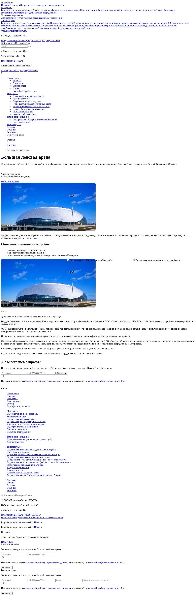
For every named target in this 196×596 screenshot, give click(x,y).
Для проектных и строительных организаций (23, 18)
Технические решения (12, 15)
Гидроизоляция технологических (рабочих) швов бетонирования (73, 25)
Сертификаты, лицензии (52, 5)
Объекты (13, 31)
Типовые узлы (8, 20)
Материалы (6, 7)
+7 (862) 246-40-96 (51, 40)
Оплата (10, 482)
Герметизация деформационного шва (123, 25)
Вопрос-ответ (27, 5)
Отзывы (5, 31)
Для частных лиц (54, 18)
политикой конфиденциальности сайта (105, 381)
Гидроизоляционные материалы (17, 10)
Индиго (38, 522)
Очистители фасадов (22, 12)
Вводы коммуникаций (153, 25)
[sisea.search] (29, 46)
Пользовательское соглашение (48, 517)
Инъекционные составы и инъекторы (137, 10)
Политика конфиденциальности (17, 517)
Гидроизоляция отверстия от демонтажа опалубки (25, 23)
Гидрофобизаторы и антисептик (28, 109)
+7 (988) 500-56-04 (32, 40)
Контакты (22, 31)
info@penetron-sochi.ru (12, 40)
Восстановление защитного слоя (22, 28)
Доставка (11, 480)
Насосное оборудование (44, 12)
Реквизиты (15, 5)
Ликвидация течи (15, 470)
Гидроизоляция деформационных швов (99, 10)
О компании (7, 2)
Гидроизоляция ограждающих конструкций (148, 23)
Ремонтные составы (42, 10)
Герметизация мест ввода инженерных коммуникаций (100, 23)
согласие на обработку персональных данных (45, 381)
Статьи (37, 5)
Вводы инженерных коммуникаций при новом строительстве (37, 459)
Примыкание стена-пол (61, 23)
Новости (5, 5)
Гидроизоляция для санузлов (66, 10)
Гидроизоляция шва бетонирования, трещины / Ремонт (65, 28)
